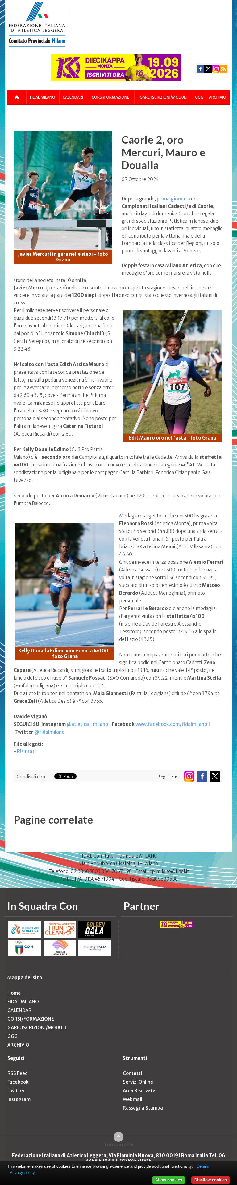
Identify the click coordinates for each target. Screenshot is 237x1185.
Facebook (17, 1082)
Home (14, 993)
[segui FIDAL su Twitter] (215, 776)
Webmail (132, 1099)
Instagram (19, 1099)
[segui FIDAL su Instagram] (189, 776)
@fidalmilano (49, 732)
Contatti (132, 1073)
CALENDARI (73, 97)
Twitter (16, 1091)
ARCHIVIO (217, 97)
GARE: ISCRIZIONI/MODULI (163, 97)
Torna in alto (119, 1144)
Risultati (26, 751)
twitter (208, 69)
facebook (200, 69)
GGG (199, 97)
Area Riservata (139, 1091)
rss (223, 69)
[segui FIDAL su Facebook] (202, 776)
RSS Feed (17, 1073)
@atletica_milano (87, 724)
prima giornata (173, 199)
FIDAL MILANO (42, 97)
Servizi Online (138, 1082)
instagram (216, 69)
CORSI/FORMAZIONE (110, 97)
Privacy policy (22, 1172)
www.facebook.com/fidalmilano (171, 724)
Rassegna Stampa (143, 1108)
